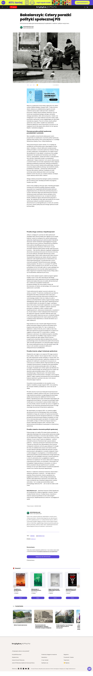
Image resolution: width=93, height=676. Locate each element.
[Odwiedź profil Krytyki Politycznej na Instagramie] (21, 668)
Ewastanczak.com (72, 668)
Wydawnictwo (15, 657)
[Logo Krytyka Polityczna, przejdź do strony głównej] (46, 7)
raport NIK (55, 344)
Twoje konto (66, 660)
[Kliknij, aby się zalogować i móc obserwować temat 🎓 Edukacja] (43, 536)
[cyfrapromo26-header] (46, 2)
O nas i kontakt (45, 660)
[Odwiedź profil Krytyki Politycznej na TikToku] (23, 668)
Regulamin (66, 654)
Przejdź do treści (6, 2)
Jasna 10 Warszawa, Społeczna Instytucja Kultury (23, 663)
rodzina (32, 535)
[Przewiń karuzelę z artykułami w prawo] (78, 620)
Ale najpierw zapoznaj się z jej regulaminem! (47, 551)
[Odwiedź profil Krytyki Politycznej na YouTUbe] (26, 668)
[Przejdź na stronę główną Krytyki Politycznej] (21, 644)
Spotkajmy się (45, 663)
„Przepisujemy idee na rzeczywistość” (20, 651)
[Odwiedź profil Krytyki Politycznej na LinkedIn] (28, 668)
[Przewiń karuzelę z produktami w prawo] (78, 586)
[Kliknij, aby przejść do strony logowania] (85, 7)
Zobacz (20, 597)
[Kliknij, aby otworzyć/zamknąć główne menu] (2, 7)
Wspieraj (14, 7)
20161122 (33, 539)
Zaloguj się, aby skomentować (43, 556)
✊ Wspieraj (66, 663)
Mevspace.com (62, 668)
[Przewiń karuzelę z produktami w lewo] (14, 586)
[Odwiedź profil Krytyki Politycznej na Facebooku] (18, 668)
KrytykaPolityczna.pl (16, 654)
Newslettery (44, 657)
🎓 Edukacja (40, 535)
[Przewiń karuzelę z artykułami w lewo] (14, 620)
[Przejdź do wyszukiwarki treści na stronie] (7, 7)
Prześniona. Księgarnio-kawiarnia (49, 654)
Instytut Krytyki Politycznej (18, 660)
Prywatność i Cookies (69, 657)
